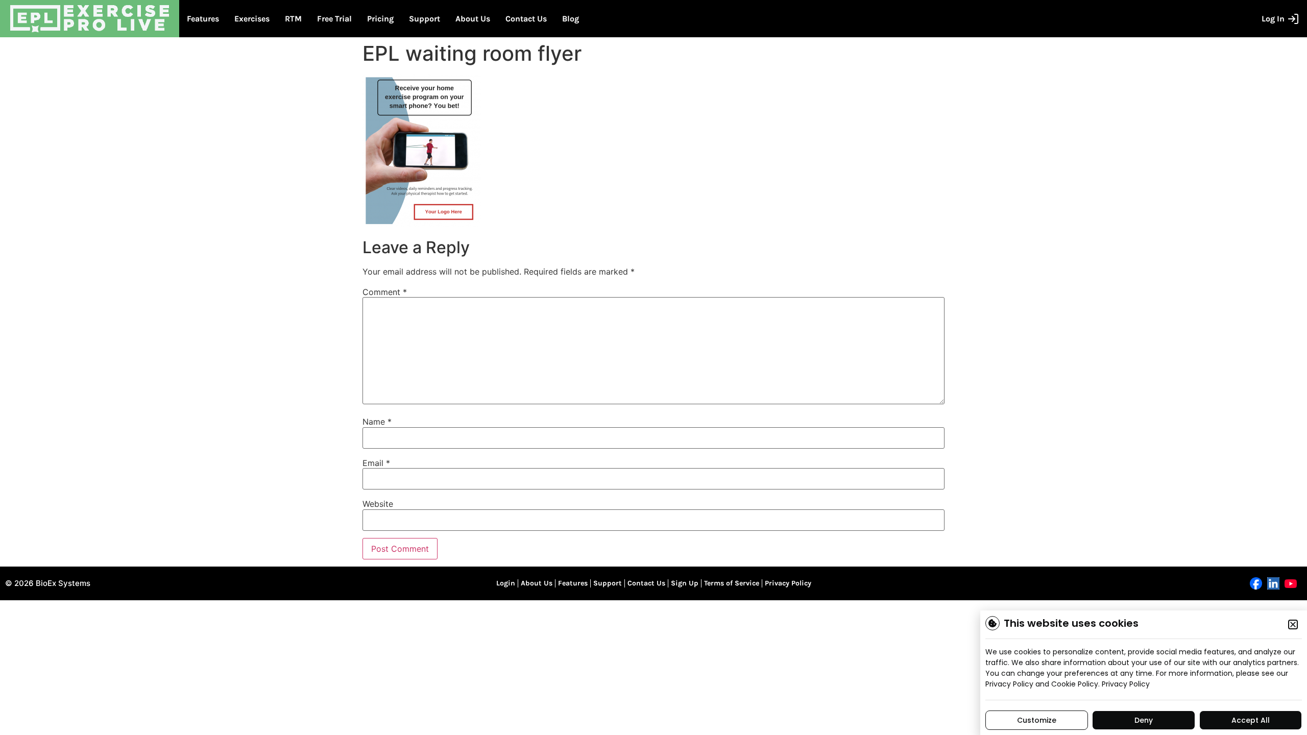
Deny (1143, 720)
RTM (293, 18)
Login (505, 583)
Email (376, 463)
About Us (472, 18)
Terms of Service (731, 583)
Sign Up (684, 583)
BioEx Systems (63, 583)
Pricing (380, 18)
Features (203, 18)
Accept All (1250, 720)
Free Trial (334, 18)
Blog (570, 18)
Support (424, 18)
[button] (1293, 624)
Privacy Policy (788, 583)
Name (377, 422)
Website (377, 504)
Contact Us (526, 18)
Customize (1036, 720)
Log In (1273, 18)
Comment (384, 292)
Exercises (252, 18)
